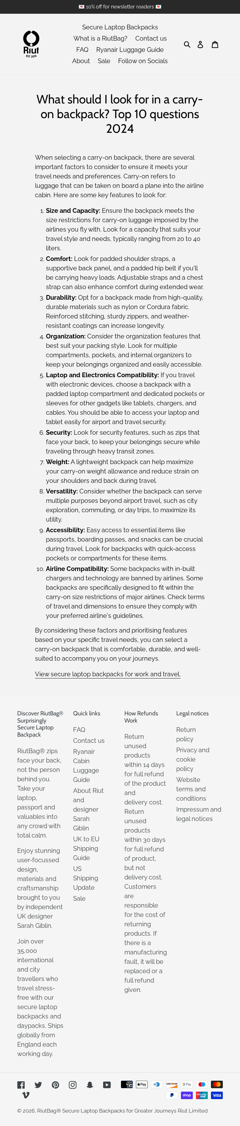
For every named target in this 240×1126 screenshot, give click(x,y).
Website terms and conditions (191, 789)
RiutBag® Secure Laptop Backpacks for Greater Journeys (106, 1111)
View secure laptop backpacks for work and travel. (108, 674)
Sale (79, 898)
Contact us (89, 740)
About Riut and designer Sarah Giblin (88, 809)
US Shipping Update (85, 878)
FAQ (79, 729)
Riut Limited (193, 1111)
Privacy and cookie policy (192, 759)
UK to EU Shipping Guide (86, 848)
